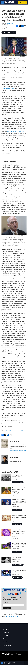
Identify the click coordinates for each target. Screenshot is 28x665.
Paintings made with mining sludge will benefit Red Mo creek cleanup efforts (19, 517)
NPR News (8, 430)
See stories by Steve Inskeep (18, 450)
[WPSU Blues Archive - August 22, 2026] (6, 560)
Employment (6, 632)
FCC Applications (7, 645)
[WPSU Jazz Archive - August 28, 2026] (6, 477)
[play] (2, 663)
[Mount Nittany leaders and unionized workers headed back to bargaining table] (6, 545)
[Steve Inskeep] (4, 443)
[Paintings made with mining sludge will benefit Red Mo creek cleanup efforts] (6, 518)
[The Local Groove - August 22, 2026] (6, 573)
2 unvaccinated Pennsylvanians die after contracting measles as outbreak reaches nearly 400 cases (18, 533)
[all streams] (26, 663)
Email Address (7, 602)
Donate (23, 2)
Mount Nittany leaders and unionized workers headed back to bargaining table (19, 544)
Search (4, 638)
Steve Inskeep (9, 23)
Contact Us (5, 635)
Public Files (5, 642)
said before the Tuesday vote (15, 132)
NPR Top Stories (19, 430)
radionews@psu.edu (13, 616)
